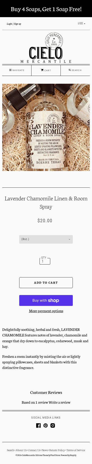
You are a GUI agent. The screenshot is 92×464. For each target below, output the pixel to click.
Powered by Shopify (68, 455)
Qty (43, 257)
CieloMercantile (28, 455)
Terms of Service (76, 450)
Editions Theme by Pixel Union (48, 455)
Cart (47, 70)
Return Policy (57, 450)
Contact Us (34, 450)
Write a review (59, 402)
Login (9, 23)
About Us (21, 450)
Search (10, 450)
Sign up (17, 23)
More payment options (46, 310)
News (45, 450)
